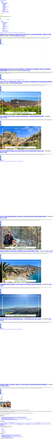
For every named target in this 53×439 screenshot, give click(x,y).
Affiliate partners (6, 11)
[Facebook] (26, 39)
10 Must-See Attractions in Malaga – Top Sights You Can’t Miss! (20, 319)
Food (39, 422)
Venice (5, 425)
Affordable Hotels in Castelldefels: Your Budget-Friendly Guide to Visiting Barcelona (12, 436)
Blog (2, 21)
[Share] (26, 43)
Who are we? (3, 429)
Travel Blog (2, 430)
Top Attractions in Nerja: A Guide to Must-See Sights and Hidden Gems (23, 216)
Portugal (4, 7)
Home (2, 1)
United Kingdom (5, 9)
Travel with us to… (4, 22)
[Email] (26, 41)
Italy (4, 25)
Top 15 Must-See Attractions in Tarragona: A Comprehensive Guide (22, 116)
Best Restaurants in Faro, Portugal (7, 418)
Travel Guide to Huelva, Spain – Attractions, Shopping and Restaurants (23, 384)
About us (2, 10)
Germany (4, 4)
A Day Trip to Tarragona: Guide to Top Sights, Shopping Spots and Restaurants (26, 81)
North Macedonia (6, 6)
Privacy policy (5, 31)
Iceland (4, 5)
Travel (23, 35)
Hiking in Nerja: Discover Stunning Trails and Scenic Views (19, 251)
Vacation (2, 425)
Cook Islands (5, 3)
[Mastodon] (26, 40)
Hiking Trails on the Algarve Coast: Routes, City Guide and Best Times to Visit (25, 34)
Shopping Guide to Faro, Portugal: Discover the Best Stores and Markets (13, 417)
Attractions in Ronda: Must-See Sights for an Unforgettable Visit (22, 151)
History (49, 422)
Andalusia (5, 422)
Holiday (2, 423)
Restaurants (19, 423)
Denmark (4, 23)
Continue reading (2, 79)
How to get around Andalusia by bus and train (9, 419)
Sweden (4, 8)
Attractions (12, 422)
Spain (4, 27)
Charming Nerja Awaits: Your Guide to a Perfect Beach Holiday (21, 284)
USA (3, 29)
